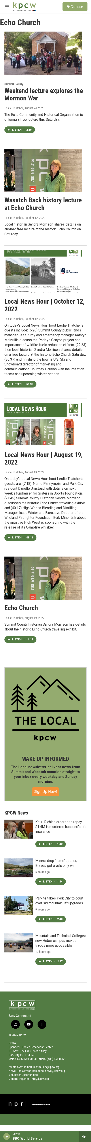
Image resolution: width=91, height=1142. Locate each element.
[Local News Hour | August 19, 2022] (43, 424)
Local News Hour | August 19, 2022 (43, 458)
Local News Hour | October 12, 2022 (44, 305)
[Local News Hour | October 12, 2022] (43, 271)
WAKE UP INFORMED (45, 759)
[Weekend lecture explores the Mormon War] (43, 53)
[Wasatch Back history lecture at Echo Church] (43, 170)
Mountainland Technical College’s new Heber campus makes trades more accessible (60, 941)
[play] (6, 1136)
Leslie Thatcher (13, 108)
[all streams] (85, 1136)
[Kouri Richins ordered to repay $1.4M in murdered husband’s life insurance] (18, 829)
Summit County (13, 84)
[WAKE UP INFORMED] (45, 708)
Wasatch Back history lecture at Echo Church (43, 204)
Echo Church (21, 608)
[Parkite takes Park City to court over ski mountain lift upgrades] (18, 905)
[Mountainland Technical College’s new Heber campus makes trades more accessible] (18, 942)
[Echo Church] (43, 578)
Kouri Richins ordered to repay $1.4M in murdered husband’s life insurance (61, 827)
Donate (77, 7)
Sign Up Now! (45, 791)
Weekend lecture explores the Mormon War (43, 94)
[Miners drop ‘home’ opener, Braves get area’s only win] (18, 867)
